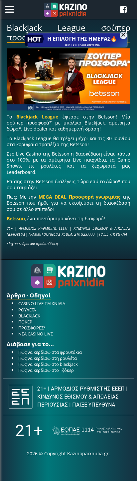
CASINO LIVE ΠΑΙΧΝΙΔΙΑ (41, 303)
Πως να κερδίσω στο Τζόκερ (46, 370)
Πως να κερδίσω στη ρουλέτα (47, 358)
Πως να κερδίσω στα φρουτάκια (50, 352)
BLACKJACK (29, 316)
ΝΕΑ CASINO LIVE (35, 334)
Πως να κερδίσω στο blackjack (48, 364)
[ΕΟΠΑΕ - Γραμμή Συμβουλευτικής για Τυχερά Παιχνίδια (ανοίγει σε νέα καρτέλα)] (87, 430)
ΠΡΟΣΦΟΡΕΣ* (32, 328)
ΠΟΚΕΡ (25, 322)
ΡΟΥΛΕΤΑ (27, 310)
